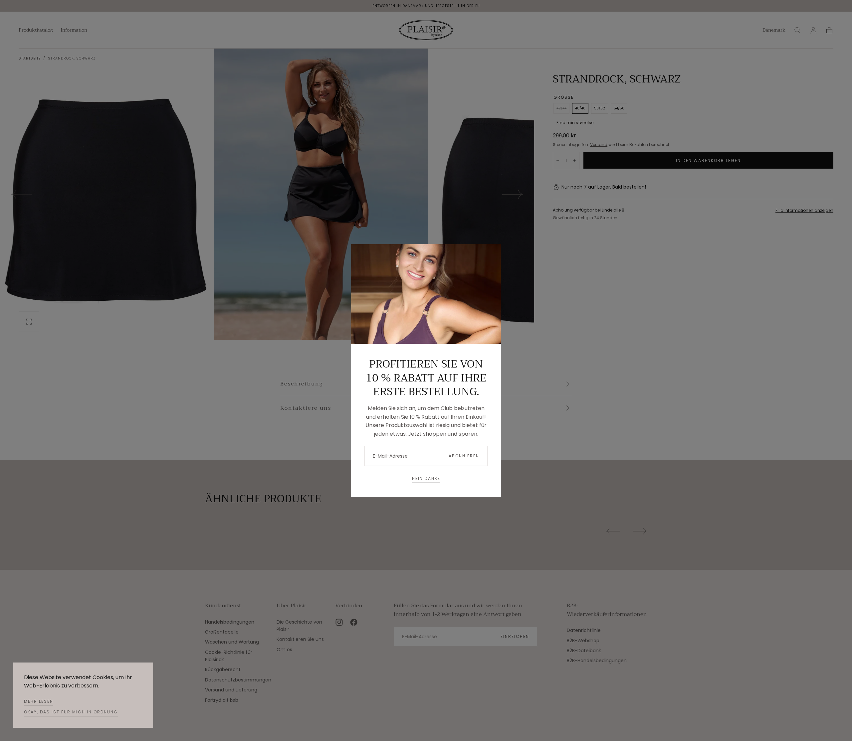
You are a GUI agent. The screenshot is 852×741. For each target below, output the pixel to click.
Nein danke (426, 478)
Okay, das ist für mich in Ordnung (71, 712)
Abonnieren (464, 456)
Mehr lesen (38, 701)
